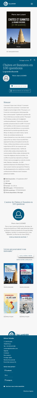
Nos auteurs (7, 355)
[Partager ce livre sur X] (34, 60)
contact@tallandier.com (11, 348)
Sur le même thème (25, 255)
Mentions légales (28, 391)
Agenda (6, 351)
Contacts (6, 353)
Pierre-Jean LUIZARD (18, 223)
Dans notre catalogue (24, 259)
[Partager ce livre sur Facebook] (30, 60)
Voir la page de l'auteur (18, 237)
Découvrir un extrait (21, 91)
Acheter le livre (20, 86)
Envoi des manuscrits (10, 362)
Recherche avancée (9, 360)
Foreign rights (8, 357)
